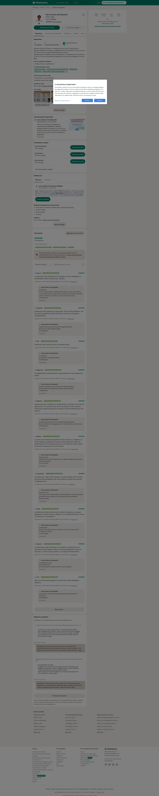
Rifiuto (87, 100)
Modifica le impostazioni (62, 100)
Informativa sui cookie (89, 95)
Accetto (99, 100)
